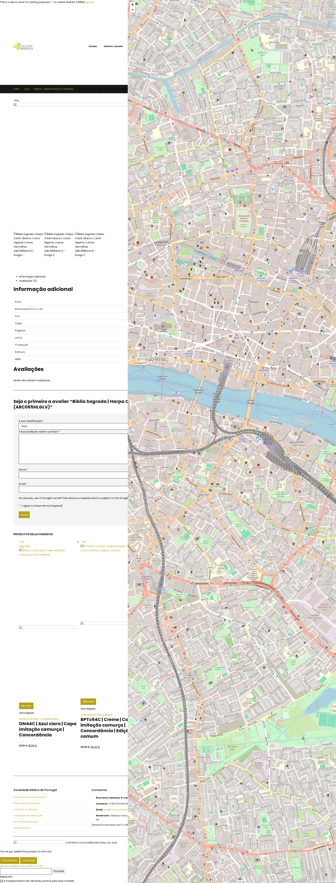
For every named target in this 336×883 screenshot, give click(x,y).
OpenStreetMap (323, 882)
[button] (14, 163)
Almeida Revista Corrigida (34, 719)
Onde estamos (22, 827)
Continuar (28, 860)
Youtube (34, 766)
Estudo (93, 46)
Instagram (42, 766)
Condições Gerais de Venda (29, 797)
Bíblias (78, 46)
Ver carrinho (9, 860)
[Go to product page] (293, 424)
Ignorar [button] (90, 2)
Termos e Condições (25, 809)
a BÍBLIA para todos (91, 714)
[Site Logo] (23, 46)
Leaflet (314, 882)
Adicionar (88, 701)
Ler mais (26, 706)
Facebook (17, 766)
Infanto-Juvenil (113, 46)
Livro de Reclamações (26, 821)
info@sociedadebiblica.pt (118, 809)
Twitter (25, 766)
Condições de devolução (28, 815)
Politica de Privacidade (26, 803)
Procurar (59, 871)
